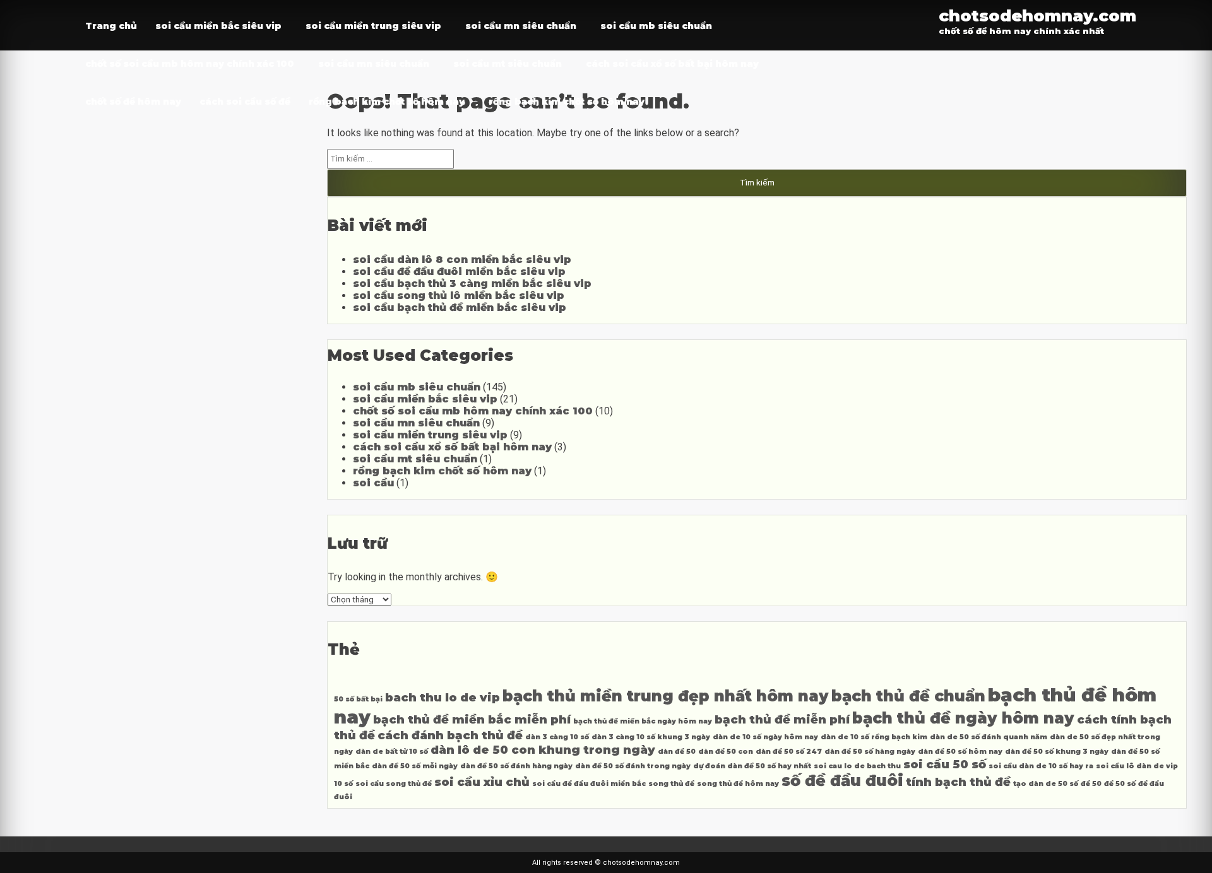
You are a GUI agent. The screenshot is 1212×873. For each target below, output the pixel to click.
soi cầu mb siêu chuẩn (656, 26)
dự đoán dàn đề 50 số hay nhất (752, 766)
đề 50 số (1120, 784)
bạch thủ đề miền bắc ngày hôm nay (642, 721)
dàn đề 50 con (725, 751)
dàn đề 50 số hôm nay (960, 751)
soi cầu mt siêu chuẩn (507, 63)
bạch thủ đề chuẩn (908, 696)
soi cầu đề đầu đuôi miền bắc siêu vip (459, 272)
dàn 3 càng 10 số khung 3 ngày (650, 737)
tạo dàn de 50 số (1045, 784)
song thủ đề (671, 784)
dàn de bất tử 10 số (391, 751)
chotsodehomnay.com (1037, 15)
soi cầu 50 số (944, 764)
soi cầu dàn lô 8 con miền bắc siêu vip (462, 260)
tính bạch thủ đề (958, 782)
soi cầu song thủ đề (393, 784)
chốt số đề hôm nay (133, 101)
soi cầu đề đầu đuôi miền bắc (589, 784)
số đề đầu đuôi (842, 780)
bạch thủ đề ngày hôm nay (963, 718)
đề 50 (1091, 784)
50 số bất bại (358, 699)
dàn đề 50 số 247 (789, 751)
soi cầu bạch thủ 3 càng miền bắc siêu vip (472, 284)
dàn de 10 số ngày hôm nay (765, 737)
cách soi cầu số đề (244, 101)
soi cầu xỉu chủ (482, 782)
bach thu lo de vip (442, 697)
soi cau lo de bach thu (857, 766)
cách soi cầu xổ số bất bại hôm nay (672, 63)
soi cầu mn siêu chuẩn (520, 26)
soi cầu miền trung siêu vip (373, 26)
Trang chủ (111, 26)
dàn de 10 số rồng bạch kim (874, 737)
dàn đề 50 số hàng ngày (869, 751)
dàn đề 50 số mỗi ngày (415, 766)
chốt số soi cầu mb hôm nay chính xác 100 (189, 63)
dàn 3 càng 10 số (557, 737)
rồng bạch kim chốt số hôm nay (387, 101)
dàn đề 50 (677, 751)
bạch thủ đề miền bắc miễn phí (472, 719)
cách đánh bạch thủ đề (450, 735)
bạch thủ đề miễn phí (782, 719)
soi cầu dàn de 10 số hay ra (1041, 766)
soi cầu (373, 483)
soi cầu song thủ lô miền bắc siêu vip (458, 296)
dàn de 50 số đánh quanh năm (988, 737)
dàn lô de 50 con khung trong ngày (543, 749)
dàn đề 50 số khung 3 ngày (1056, 751)
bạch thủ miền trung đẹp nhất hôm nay (665, 696)
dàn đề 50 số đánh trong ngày (633, 766)
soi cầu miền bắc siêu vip (218, 26)
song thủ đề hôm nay (738, 784)
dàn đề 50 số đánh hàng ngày (516, 766)
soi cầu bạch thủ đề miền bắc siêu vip (459, 307)
